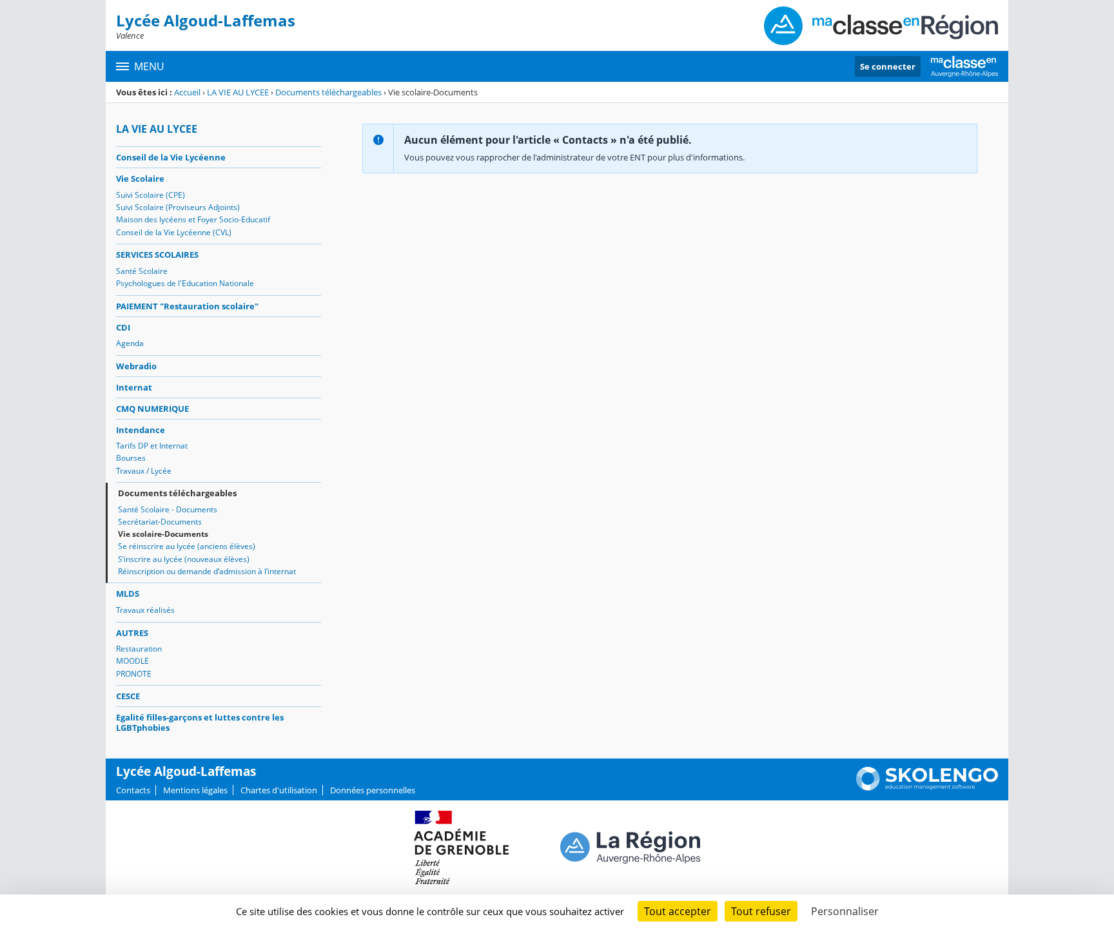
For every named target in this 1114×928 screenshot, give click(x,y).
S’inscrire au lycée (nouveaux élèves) (183, 559)
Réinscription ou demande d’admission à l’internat (207, 571)
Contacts (133, 790)
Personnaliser (845, 911)
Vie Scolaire (140, 178)
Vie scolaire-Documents (163, 533)
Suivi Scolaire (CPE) (150, 194)
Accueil (187, 92)
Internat (134, 387)
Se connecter (887, 66)
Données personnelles (372, 790)
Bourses (131, 457)
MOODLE (132, 660)
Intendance (140, 430)
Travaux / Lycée (143, 470)
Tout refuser (761, 911)
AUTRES (132, 633)
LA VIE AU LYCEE (238, 92)
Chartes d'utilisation (278, 790)
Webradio (136, 366)
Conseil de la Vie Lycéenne (171, 157)
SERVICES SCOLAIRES (157, 254)
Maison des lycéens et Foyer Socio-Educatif (193, 219)
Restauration (139, 648)
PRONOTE (133, 673)
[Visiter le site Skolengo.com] (927, 787)
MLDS (127, 593)
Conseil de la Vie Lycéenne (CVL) (173, 232)
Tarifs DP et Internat (152, 445)
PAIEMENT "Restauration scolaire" (187, 306)
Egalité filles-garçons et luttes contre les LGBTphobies (200, 722)
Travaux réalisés (145, 609)
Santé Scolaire (142, 271)
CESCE (128, 696)
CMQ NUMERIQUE (152, 408)
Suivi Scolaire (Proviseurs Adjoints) (178, 207)
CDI (123, 327)
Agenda (130, 343)
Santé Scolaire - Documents (167, 509)
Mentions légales (195, 790)
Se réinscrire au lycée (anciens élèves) (186, 546)
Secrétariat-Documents (160, 521)
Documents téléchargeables (328, 92)
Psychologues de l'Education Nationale (185, 283)
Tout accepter (677, 911)
